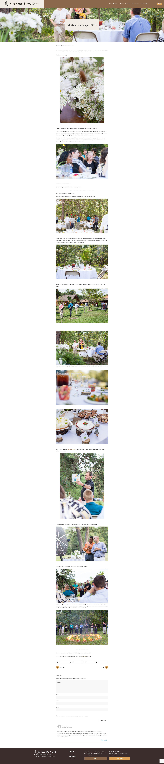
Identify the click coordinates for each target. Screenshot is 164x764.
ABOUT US (71, 754)
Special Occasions (70, 45)
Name (57, 694)
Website (57, 707)
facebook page (85, 656)
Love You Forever (71, 449)
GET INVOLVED (72, 756)
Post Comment (103, 720)
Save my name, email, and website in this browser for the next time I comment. (72, 716)
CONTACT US (72, 759)
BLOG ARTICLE (82, 22)
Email (57, 701)
